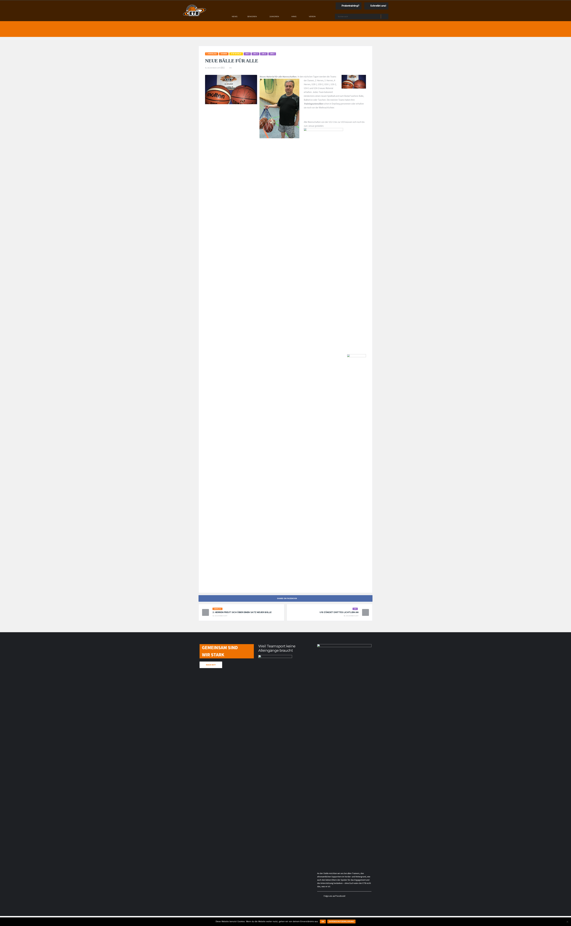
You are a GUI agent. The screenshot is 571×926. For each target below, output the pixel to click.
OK (322, 921)
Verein (312, 16)
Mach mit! (211, 665)
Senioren (252, 16)
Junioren (274, 16)
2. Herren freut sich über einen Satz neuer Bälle (242, 612)
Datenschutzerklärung (341, 921)
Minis (293, 16)
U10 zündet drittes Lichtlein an (339, 612)
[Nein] (567, 921)
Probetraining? (350, 5)
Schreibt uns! (378, 5)
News (234, 16)
